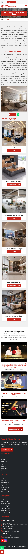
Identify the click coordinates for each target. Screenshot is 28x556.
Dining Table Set (5, 501)
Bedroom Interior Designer (14, 316)
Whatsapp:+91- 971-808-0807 (11, 531)
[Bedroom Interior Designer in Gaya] (14, 302)
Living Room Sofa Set (6, 478)
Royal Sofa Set (4, 485)
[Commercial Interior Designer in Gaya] (14, 201)
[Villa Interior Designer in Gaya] (14, 268)
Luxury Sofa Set (5, 482)
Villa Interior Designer (14, 282)
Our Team (3, 459)
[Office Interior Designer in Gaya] (14, 167)
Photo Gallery (4, 461)
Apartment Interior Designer (14, 249)
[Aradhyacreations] (2, 2)
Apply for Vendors (11, 2)
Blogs (2, 464)
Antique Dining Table (6, 506)
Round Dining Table (5, 503)
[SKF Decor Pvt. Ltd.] (8, 6)
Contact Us (3, 466)
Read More (10, 151)
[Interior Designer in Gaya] (14, 133)
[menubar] (25, 6)
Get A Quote (18, 151)
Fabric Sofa (3, 489)
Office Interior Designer (14, 181)
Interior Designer (14, 148)
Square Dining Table (5, 508)
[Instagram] (5, 541)
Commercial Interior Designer (14, 215)
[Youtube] (2, 541)
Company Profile (5, 457)
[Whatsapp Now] (18, 114)
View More (6, 449)
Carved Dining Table (5, 513)
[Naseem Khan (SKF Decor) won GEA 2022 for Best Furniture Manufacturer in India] (14, 408)
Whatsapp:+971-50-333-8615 (11, 537)
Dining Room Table (5, 499)
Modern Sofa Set (5, 480)
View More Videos (14, 429)
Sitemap (3, 471)
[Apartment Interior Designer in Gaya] (14, 234)
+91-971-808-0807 (8, 528)
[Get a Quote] (2, 552)
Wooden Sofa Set (5, 487)
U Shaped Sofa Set (5, 492)
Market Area (4, 468)
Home (2, 19)
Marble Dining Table (5, 510)
